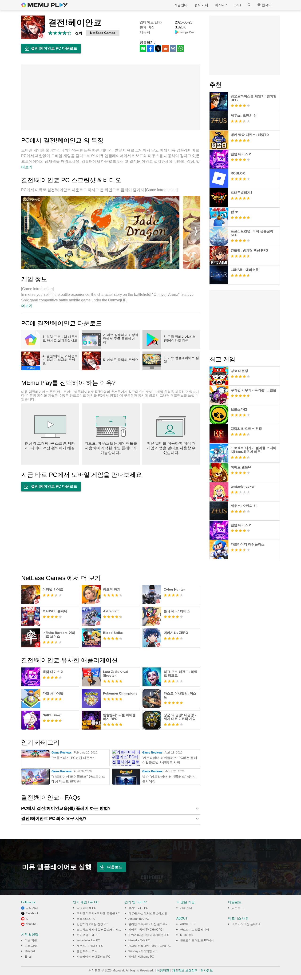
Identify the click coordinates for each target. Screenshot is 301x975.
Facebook (32, 913)
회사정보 (207, 970)
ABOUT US (187, 924)
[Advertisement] (110, 97)
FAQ (237, 5)
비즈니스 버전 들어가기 (246, 924)
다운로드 (114, 867)
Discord (30, 951)
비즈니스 (221, 5)
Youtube (31, 924)
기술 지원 (31, 940)
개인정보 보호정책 (185, 970)
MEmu (44, 5)
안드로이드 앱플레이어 (194, 929)
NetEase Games (102, 33)
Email (28, 956)
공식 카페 (201, 5)
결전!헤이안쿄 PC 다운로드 (54, 48)
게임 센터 (186, 908)
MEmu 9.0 (186, 935)
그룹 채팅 (31, 945)
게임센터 (180, 5)
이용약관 (163, 970)
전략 (78, 33)
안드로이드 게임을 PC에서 (197, 940)
